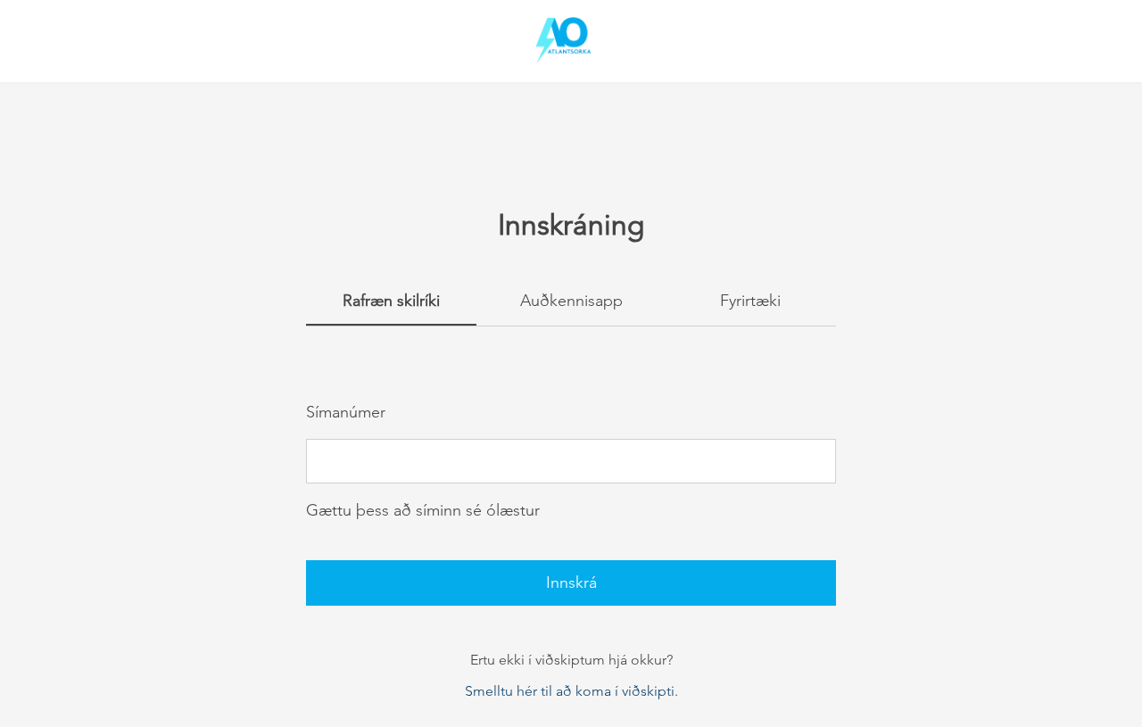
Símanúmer (345, 412)
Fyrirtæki (750, 300)
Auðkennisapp (571, 300)
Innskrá (571, 582)
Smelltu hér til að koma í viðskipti (569, 690)
